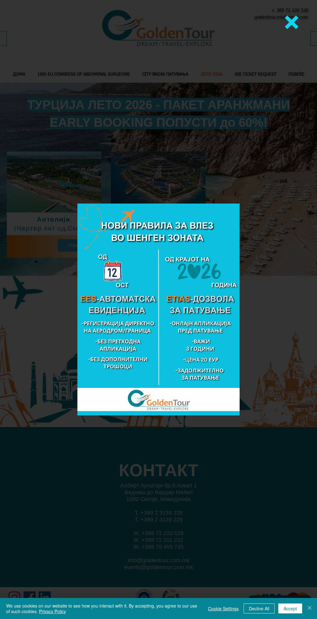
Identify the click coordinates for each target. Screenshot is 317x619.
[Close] (309, 608)
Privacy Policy (52, 611)
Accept (290, 608)
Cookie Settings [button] (223, 608)
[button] (291, 22)
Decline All (259, 608)
